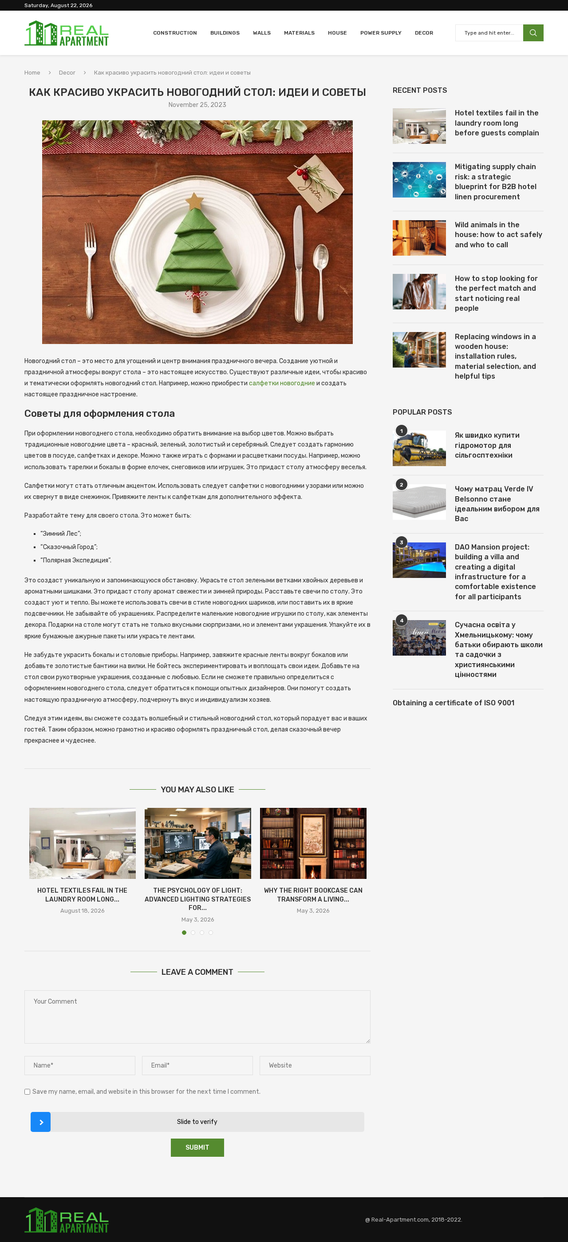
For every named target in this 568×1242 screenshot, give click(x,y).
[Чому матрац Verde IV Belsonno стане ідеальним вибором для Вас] (419, 502)
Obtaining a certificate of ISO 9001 (453, 703)
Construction (175, 33)
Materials (299, 33)
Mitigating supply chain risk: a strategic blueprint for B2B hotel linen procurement (495, 181)
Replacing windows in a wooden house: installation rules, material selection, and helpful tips (495, 356)
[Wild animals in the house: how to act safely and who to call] (419, 238)
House (337, 33)
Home (32, 72)
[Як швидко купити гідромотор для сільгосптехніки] (419, 448)
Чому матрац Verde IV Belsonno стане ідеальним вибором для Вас (497, 504)
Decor (424, 33)
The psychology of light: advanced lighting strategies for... (198, 899)
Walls (262, 33)
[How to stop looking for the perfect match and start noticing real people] (419, 291)
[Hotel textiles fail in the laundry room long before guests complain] (82, 843)
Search (533, 32)
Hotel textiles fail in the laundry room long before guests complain (497, 123)
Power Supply (381, 33)
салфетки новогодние (282, 383)
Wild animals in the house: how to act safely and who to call (498, 235)
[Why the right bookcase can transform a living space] (313, 843)
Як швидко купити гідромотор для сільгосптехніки (487, 445)
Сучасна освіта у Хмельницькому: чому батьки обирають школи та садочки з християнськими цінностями (499, 650)
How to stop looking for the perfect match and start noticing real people (496, 293)
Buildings (225, 33)
